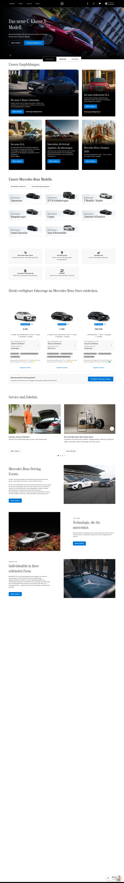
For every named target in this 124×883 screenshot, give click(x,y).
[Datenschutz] (87, 3)
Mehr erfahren (15, 43)
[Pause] (10, 55)
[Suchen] (93, 3)
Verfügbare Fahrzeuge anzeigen (101, 379)
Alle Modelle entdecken (18, 186)
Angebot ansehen (25, 368)
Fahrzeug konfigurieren (34, 43)
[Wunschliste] (99, 3)
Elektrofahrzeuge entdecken (40, 186)
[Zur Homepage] (62, 4)
